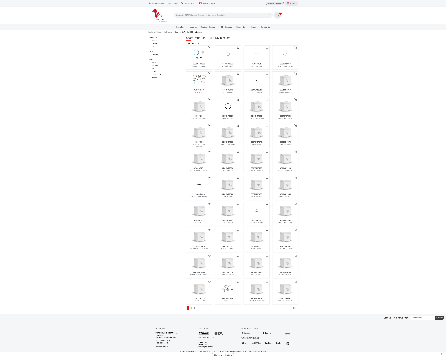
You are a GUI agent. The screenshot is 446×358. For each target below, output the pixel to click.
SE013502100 (285, 298)
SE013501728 (199, 298)
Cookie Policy (203, 344)
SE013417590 (227, 168)
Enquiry (254, 27)
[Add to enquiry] (209, 47)
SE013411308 (227, 64)
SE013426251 (256, 246)
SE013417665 (256, 194)
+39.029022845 (158, 3)
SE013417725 (227, 220)
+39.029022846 (172, 3)
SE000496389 (199, 64)
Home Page (180, 27)
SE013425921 (227, 246)
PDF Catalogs (226, 27)
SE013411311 (256, 64)
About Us (193, 27)
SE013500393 (199, 272)
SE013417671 (199, 220)
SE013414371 (256, 116)
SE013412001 (199, 90)
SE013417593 (256, 168)
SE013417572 (256, 142)
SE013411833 (285, 64)
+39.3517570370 (190, 3)
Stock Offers (241, 27)
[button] (277, 15)
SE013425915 (199, 246)
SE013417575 (285, 142)
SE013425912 (285, 220)
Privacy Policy (203, 342)
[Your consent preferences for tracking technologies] (442, 354)
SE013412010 (227, 90)
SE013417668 (285, 194)
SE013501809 (256, 298)
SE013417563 (199, 142)
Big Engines (168, 32)
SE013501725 (285, 272)
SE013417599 (285, 168)
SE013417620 (227, 194)
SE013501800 (227, 298)
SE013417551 (285, 116)
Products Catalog (208, 27)
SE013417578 (199, 168)
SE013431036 (285, 246)
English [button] (292, 3)
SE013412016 (256, 90)
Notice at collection (223, 355)
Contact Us (265, 27)
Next (295, 308)
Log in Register (275, 3)
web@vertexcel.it (209, 3)
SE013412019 (285, 90)
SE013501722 (256, 272)
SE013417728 (256, 220)
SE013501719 (227, 272)
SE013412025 (227, 116)
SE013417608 (199, 194)
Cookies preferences (205, 347)
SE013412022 (199, 116)
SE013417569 (227, 142)
